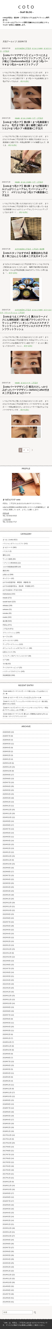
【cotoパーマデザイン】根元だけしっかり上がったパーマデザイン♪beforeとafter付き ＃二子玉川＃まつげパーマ (26, 389)
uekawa (5, 609)
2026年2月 (7, 755)
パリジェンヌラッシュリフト (13, 543)
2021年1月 (7, 992)
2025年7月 (7, 782)
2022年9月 (7, 914)
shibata (5, 605)
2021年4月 (7, 980)
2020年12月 (7, 996)
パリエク (6, 551)
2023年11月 (7, 860)
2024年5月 (7, 837)
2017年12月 (7, 1135)
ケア (33, 118)
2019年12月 (7, 1042)
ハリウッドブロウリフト (11, 671)
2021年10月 (7, 957)
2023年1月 (7, 899)
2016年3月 (7, 1217)
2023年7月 (7, 875)
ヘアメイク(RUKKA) (10, 563)
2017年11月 (7, 1139)
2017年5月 (7, 1162)
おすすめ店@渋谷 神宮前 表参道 (15, 582)
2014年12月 (7, 1275)
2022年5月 (7, 930)
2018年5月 (7, 1116)
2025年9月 (7, 775)
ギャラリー (7, 578)
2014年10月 (7, 1282)
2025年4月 (7, 794)
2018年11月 (7, 1093)
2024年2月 (7, 848)
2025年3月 (7, 798)
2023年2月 (7, 895)
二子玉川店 (7, 519)
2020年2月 (7, 1034)
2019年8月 (7, 1058)
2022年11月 (7, 906)
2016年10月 (7, 1189)
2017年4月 (7, 1166)
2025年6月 (7, 786)
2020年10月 (7, 1003)
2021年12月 (7, 949)
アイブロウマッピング (11, 668)
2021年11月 (7, 953)
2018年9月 (7, 1100)
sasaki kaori (7, 602)
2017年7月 (7, 1155)
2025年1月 (7, 806)
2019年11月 (7, 1046)
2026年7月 (7, 736)
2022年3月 (7, 937)
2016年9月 (7, 1193)
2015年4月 (7, 1259)
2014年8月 (7, 1290)
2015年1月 (7, 1271)
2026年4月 (7, 748)
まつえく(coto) (37, 48)
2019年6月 (7, 1065)
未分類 (41, 249)
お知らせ (6, 574)
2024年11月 (7, 813)
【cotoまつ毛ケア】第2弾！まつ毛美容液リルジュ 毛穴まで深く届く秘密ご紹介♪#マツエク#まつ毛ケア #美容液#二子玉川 (25, 125)
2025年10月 (7, 771)
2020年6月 (7, 1019)
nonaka (5, 613)
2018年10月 (7, 1096)
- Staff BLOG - (26, 12)
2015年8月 (7, 1244)
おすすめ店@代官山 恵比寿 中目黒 (16, 586)
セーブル (6, 637)
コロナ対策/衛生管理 (10, 567)
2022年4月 (7, 934)
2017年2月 (7, 1174)
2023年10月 (7, 864)
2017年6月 (7, 1158)
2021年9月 (7, 961)
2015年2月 (7, 1267)
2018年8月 (7, 1104)
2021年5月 (7, 976)
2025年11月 (7, 767)
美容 (4, 571)
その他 (5, 664)
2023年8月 (7, 872)
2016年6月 (7, 1205)
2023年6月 (7, 879)
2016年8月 (7, 1197)
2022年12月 (7, 903)
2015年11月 (7, 1232)
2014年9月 (7, 1286)
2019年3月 (7, 1077)
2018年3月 (7, 1124)
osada (5, 617)
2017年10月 (7, 1143)
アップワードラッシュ (11, 644)
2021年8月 (7, 965)
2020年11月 (7, 999)
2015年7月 (7, 1248)
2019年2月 (7, 1081)
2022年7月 (7, 922)
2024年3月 (7, 844)
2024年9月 (7, 821)
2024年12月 (7, 810)
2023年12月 (7, 856)
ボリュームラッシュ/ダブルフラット (16, 648)
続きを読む (25, 81)
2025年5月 (7, 790)
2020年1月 (7, 1038)
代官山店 (6, 513)
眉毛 (4, 555)
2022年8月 (7, 918)
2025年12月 (7, 763)
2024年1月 (7, 852)
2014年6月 (7, 1298)
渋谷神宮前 (7, 675)
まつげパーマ (25, 383)
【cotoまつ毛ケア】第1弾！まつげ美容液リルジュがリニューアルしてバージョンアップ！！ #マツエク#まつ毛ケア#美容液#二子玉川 (25, 191)
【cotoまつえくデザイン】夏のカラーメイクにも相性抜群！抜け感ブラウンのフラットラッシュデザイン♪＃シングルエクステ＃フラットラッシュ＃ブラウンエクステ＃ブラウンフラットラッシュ (26, 323)
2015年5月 (7, 1255)
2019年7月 (7, 1062)
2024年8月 (7, 825)
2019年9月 (7, 1054)
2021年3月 (7, 984)
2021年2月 (7, 988)
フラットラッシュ (10, 313)
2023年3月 (7, 891)
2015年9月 (7, 1240)
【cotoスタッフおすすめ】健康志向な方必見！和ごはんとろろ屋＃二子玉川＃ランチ (25, 254)
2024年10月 (7, 817)
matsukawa (7, 594)
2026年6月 (7, 740)
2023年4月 (7, 887)
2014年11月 (7, 1279)
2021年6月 (7, 972)
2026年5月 (7, 744)
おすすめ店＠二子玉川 (23, 48)
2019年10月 (7, 1050)
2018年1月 (7, 1131)
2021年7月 (7, 968)
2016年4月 (7, 1213)
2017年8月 (7, 1151)
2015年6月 (7, 1251)
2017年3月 (7, 1170)
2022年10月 (7, 910)
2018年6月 (7, 1112)
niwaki (17, 118)
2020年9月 (7, 1007)
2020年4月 (7, 1027)
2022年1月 (7, 945)
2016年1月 (7, 1224)
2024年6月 (7, 833)
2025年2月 (7, 802)
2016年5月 (7, 1209)
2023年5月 (7, 883)
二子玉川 (6, 51)
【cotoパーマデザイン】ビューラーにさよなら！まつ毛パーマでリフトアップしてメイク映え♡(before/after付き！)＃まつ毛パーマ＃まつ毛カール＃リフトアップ (26, 60)
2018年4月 (7, 1120)
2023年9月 (7, 868)
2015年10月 (7, 1236)
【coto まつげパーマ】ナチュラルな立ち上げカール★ (22, 697)
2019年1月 (7, 1085)
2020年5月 (7, 1023)
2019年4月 (7, 1073)
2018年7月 (7, 1108)
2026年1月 (7, 759)
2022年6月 (7, 926)
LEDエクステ (7, 652)
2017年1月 (7, 1178)
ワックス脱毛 (7, 559)
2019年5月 (7, 1069)
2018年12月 (7, 1089)
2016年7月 (7, 1201)
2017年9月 (7, 1147)
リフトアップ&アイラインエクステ (15, 656)
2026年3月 (7, 751)
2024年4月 (7, 841)
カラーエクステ (8, 640)
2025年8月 (7, 779)
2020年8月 (7, 1011)
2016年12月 (7, 1182)
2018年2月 (7, 1127)
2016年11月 (7, 1186)
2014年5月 (7, 1302)
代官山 (5, 625)
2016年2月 (7, 1220)
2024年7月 (7, 829)
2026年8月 (7, 732)
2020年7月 (7, 1015)
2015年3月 (7, 1263)
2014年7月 (7, 1294)
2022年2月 (7, 941)
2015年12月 (7, 1228)
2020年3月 (7, 1030)
